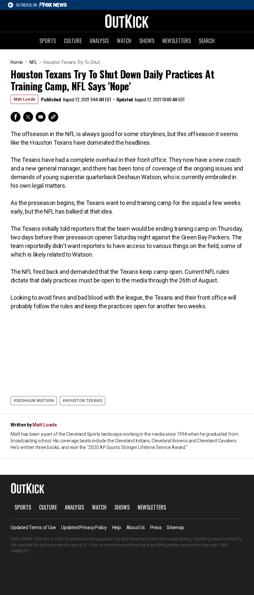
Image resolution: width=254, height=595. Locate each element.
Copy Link (53, 117)
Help (116, 527)
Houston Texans (83, 400)
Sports (47, 41)
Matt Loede (24, 99)
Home (17, 62)
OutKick (127, 21)
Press (156, 527)
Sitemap (175, 527)
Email (41, 117)
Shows (146, 41)
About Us (135, 527)
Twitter (28, 117)
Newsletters (176, 41)
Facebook (16, 117)
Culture (73, 41)
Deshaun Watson (35, 400)
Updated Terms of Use (33, 527)
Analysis (99, 41)
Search (207, 41)
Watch (124, 41)
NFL (33, 62)
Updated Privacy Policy (84, 527)
